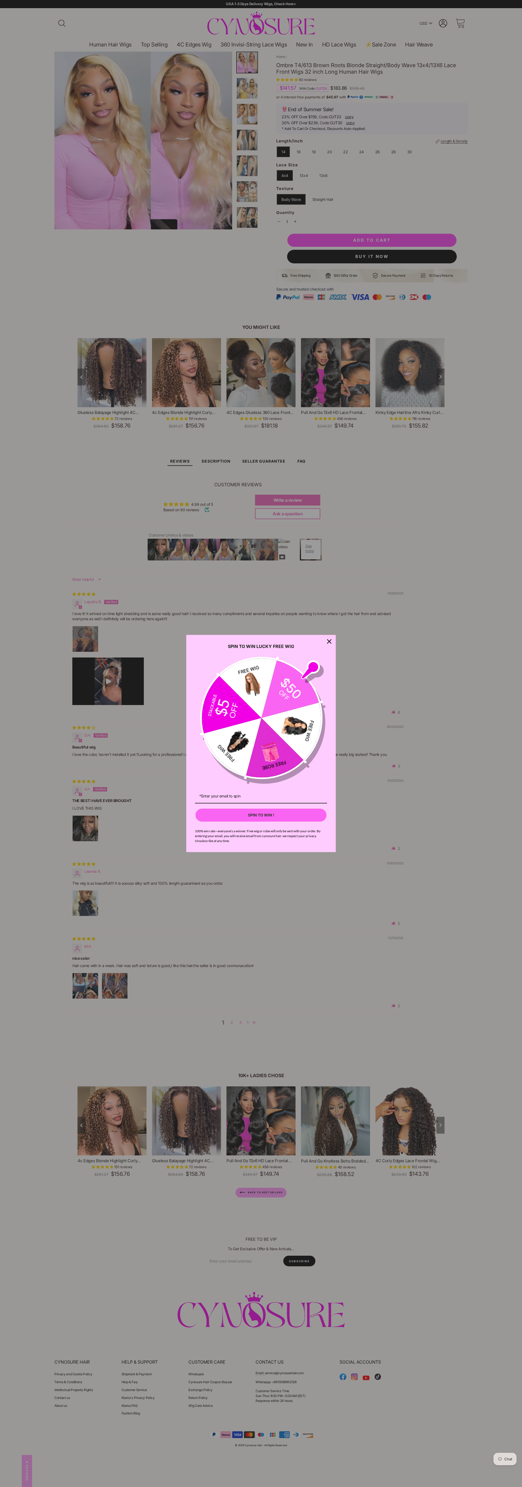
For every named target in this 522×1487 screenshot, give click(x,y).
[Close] (329, 641)
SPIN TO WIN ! (261, 815)
